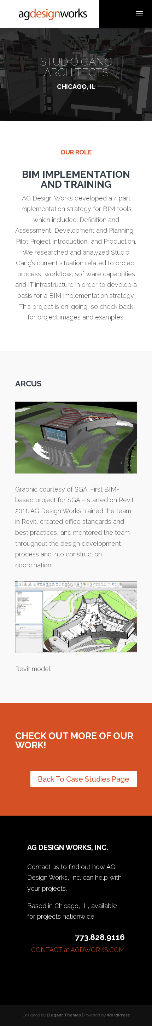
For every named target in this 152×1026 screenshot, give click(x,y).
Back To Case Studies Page (83, 779)
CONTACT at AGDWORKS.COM (78, 949)
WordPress (118, 1015)
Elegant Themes (64, 1015)
